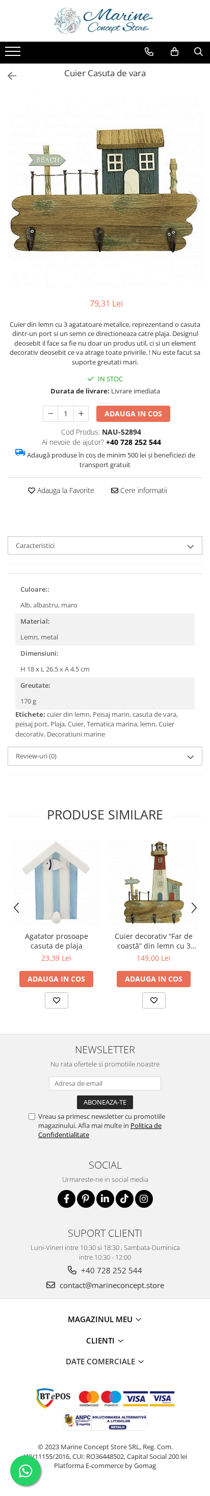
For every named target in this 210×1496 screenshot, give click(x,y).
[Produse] (14, 54)
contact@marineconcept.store (111, 1285)
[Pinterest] (86, 1199)
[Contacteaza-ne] (149, 52)
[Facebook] (66, 1199)
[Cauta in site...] (198, 52)
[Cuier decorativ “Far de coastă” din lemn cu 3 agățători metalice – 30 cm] (153, 882)
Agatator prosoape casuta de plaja (56, 941)
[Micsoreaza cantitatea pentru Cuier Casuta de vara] (50, 414)
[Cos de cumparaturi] (175, 52)
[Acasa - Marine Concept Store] (105, 21)
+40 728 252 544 (110, 1270)
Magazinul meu (101, 1319)
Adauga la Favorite (64, 490)
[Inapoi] (7, 76)
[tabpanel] (105, 191)
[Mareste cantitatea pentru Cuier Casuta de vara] (81, 414)
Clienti (101, 1340)
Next (194, 201)
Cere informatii (142, 490)
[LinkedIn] (105, 1199)
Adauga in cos (133, 413)
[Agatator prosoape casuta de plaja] (56, 882)
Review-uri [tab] (36, 755)
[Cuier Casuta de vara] (105, 191)
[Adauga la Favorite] (56, 1000)
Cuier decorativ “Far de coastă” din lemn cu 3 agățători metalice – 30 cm (154, 941)
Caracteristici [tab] (35, 545)
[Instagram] (144, 1199)
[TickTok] (125, 1199)
